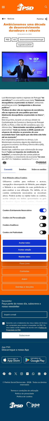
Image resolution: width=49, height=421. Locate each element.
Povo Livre (24, 263)
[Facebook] (10, 374)
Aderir (24, 279)
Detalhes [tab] (22, 169)
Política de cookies (24, 396)
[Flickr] (27, 374)
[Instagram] (21, 374)
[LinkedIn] (39, 374)
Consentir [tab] (8, 169)
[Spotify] (45, 374)
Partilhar (40, 19)
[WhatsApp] (33, 374)
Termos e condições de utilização (24, 390)
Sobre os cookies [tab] (39, 169)
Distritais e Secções (24, 287)
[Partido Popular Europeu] (33, 405)
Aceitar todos (24, 243)
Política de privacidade (24, 393)
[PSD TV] (4, 374)
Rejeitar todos (24, 257)
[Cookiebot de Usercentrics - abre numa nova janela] (35, 162)
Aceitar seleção (24, 250)
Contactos (24, 271)
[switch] (42, 218)
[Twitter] (16, 374)
